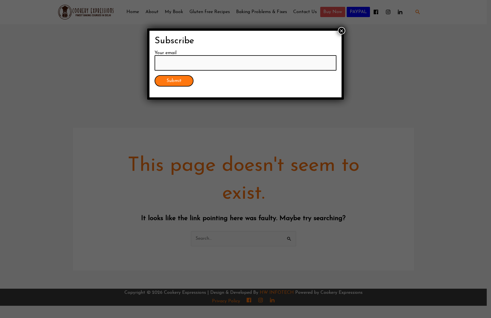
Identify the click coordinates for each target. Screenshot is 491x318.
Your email (165, 53)
